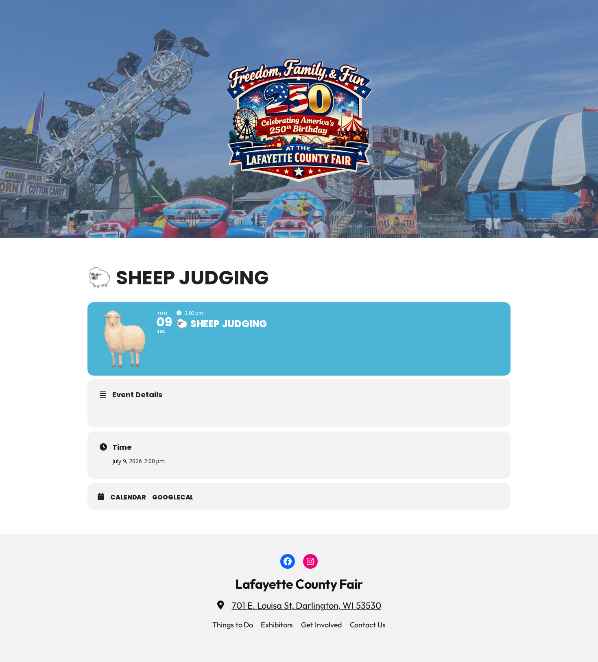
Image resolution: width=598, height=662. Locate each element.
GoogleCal (172, 497)
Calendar (128, 497)
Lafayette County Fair (299, 584)
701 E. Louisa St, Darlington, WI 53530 (306, 605)
